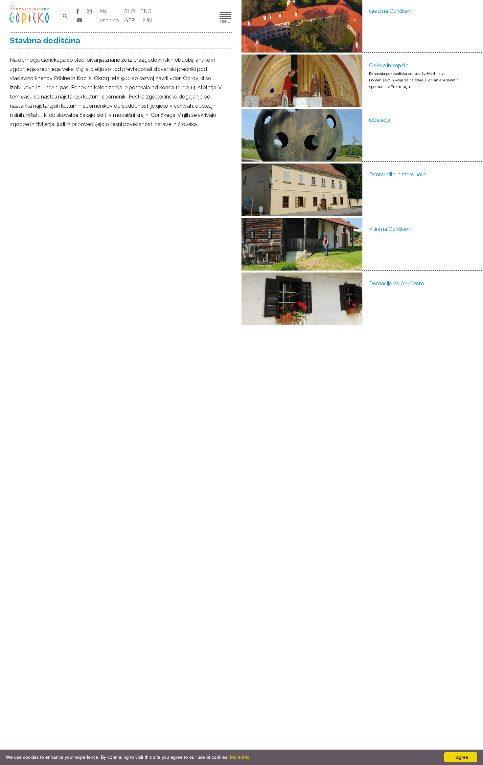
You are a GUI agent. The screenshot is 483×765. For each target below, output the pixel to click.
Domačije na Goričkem (396, 283)
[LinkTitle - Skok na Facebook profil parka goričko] (78, 11)
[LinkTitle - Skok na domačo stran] (30, 14)
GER (129, 20)
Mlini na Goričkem (390, 229)
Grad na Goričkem (391, 11)
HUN (146, 20)
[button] (205, 16)
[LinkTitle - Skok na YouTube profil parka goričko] (79, 20)
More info (240, 757)
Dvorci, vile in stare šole (397, 174)
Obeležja (379, 120)
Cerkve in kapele (388, 65)
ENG (145, 11)
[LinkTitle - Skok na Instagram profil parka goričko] (89, 11)
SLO (129, 11)
